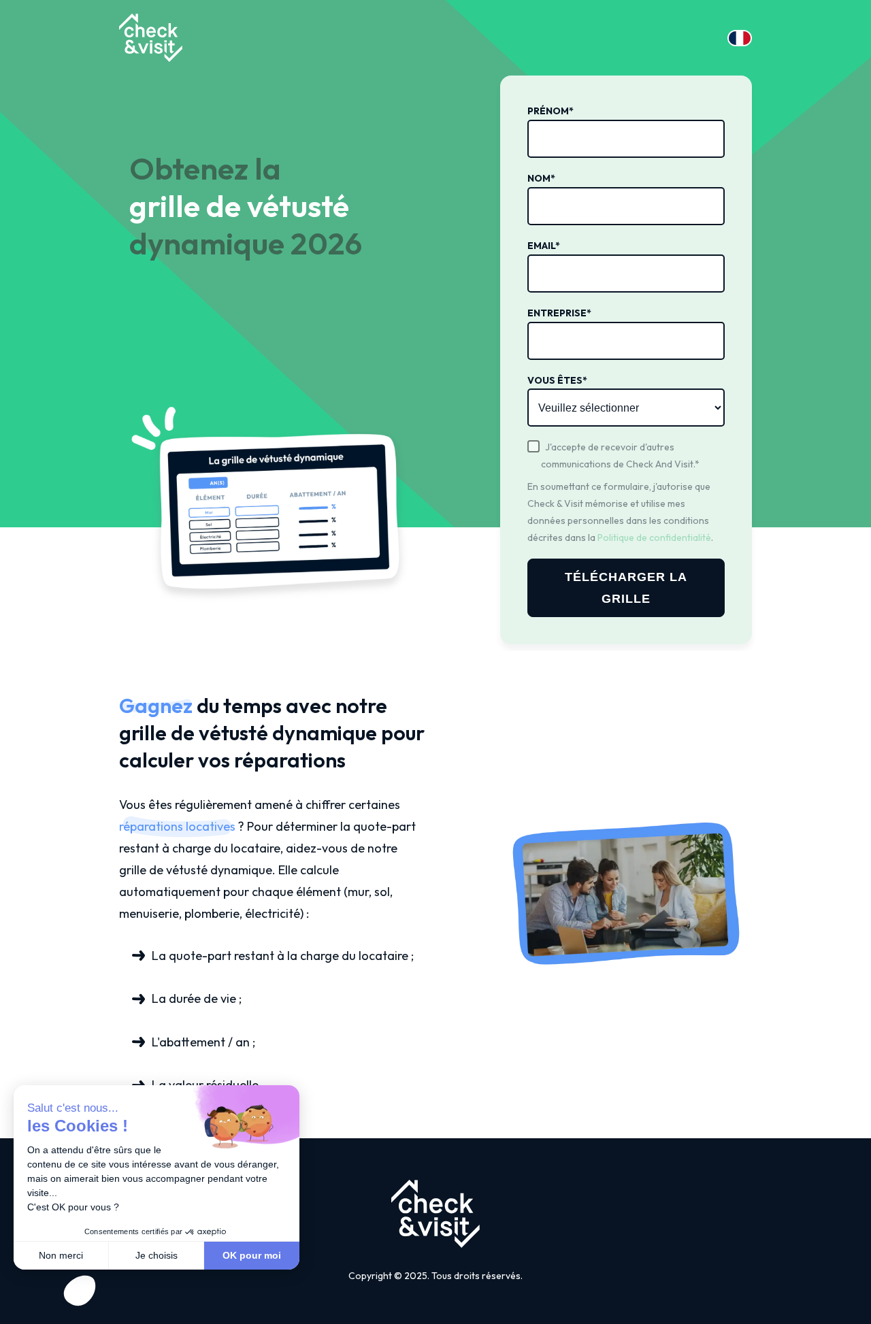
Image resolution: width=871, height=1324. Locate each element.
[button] (79, 1290)
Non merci (61, 1255)
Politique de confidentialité (654, 537)
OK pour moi (252, 1255)
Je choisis (156, 1255)
